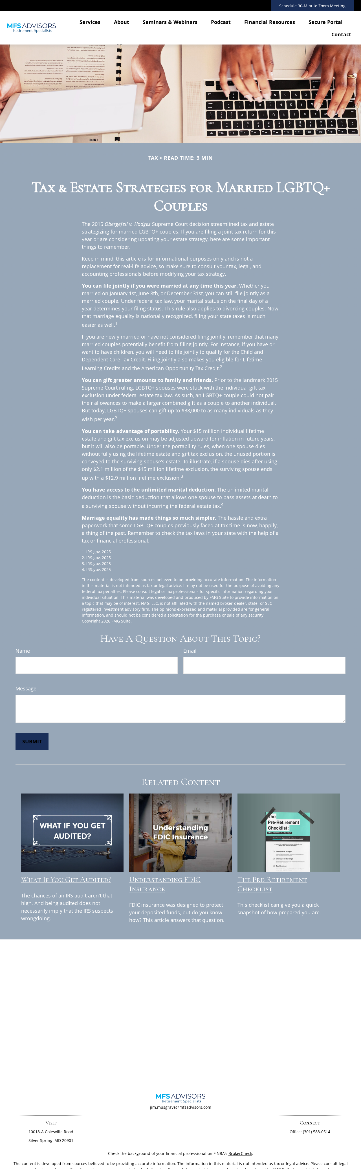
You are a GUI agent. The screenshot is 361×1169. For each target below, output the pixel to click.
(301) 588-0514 (316, 1131)
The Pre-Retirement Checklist (272, 884)
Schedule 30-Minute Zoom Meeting (312, 5)
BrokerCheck (240, 1153)
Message (26, 688)
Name (23, 650)
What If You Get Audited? (66, 879)
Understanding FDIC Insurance (165, 884)
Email (190, 650)
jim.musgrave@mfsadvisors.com (180, 1107)
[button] (90, 21)
